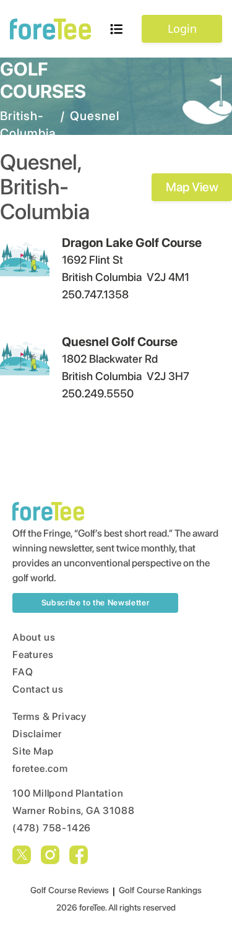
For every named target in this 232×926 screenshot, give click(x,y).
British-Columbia (28, 124)
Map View (192, 187)
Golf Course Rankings (160, 890)
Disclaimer (37, 734)
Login (182, 28)
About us (33, 637)
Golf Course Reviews (69, 890)
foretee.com (40, 768)
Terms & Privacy (49, 716)
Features (32, 654)
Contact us (38, 689)
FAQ (22, 672)
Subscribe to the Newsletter (95, 602)
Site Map (32, 751)
